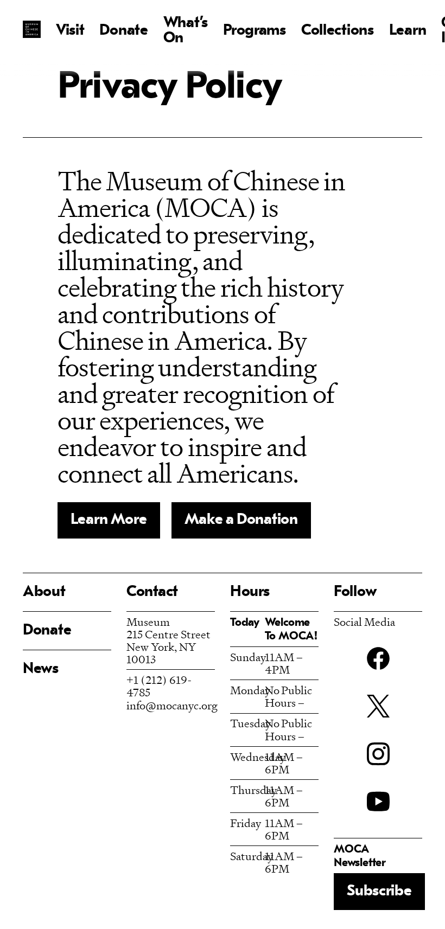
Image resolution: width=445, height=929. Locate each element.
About (44, 592)
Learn (408, 31)
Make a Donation (241, 520)
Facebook (378, 658)
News (41, 669)
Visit (70, 31)
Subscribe (379, 891)
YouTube (378, 801)
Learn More (109, 520)
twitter (378, 706)
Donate (123, 31)
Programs (254, 31)
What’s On (185, 31)
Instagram (378, 753)
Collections (337, 31)
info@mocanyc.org (172, 705)
